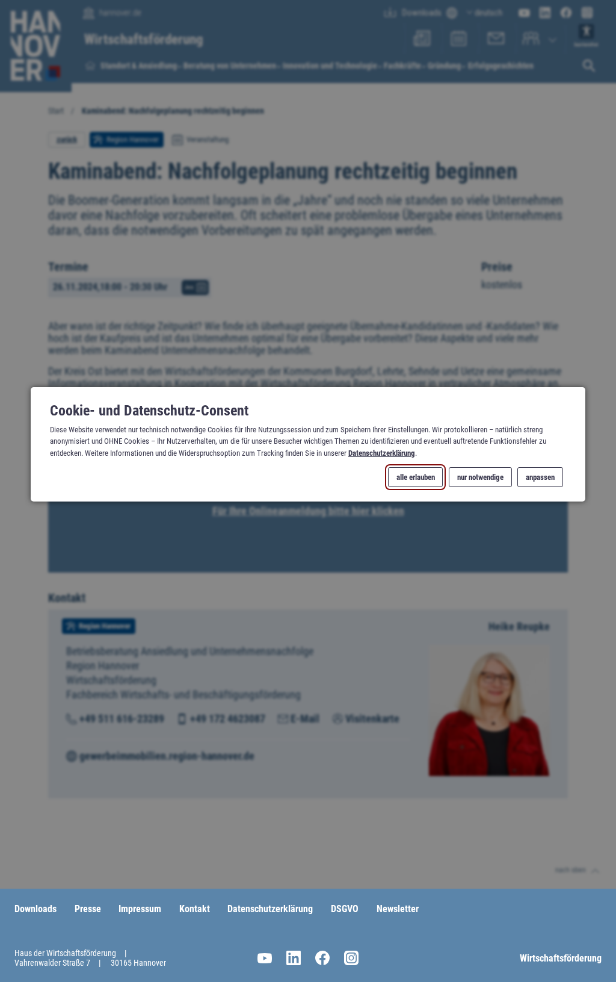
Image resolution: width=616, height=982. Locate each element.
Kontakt (194, 909)
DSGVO (345, 909)
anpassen (540, 477)
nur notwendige (480, 477)
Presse (88, 909)
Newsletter (398, 909)
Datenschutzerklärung (381, 452)
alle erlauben (415, 477)
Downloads (35, 909)
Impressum (140, 909)
